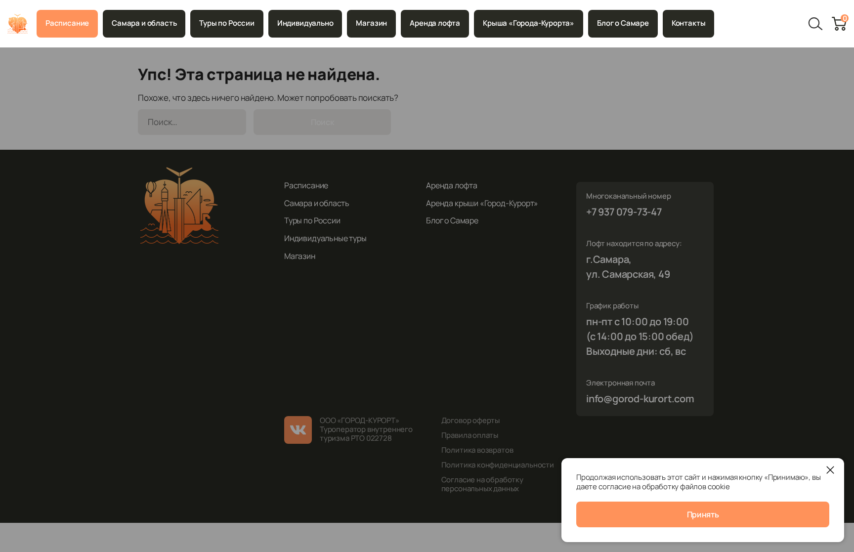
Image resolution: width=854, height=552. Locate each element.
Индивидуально (305, 23)
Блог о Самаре (623, 23)
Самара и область (144, 23)
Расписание (67, 23)
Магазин (371, 23)
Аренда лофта (435, 23)
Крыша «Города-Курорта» (528, 23)
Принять (703, 514)
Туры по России (226, 23)
